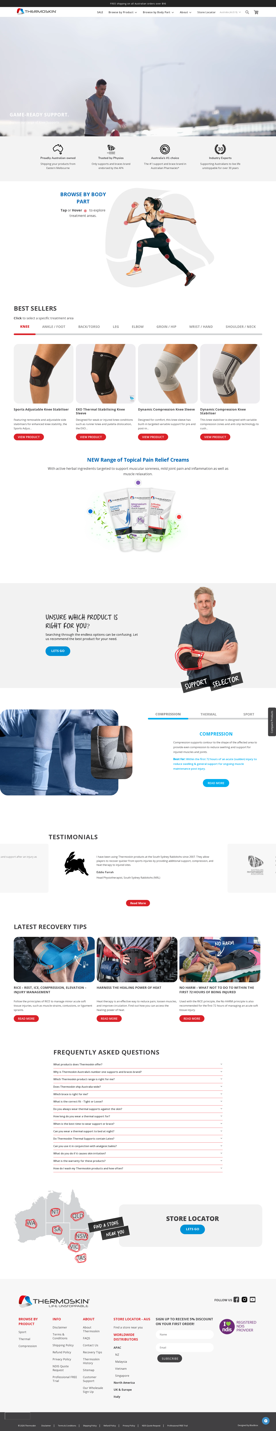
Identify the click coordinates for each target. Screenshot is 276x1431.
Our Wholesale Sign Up (93, 1390)
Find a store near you (128, 1327)
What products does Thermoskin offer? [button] (77, 1064)
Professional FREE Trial (65, 1379)
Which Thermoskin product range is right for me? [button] (84, 1079)
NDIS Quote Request (61, 1368)
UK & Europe (123, 1390)
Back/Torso (89, 326)
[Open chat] (266, 1421)
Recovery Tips (92, 1352)
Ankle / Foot (53, 326)
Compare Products (272, 722)
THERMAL (208, 714)
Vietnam (121, 1368)
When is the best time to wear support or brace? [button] (83, 1124)
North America (124, 1382)
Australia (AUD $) (229, 12)
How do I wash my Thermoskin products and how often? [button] (88, 1168)
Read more (216, 783)
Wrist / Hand (201, 326)
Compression (28, 1346)
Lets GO (58, 651)
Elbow (138, 326)
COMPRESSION (168, 714)
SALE (100, 12)
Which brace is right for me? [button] (70, 1094)
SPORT (248, 714)
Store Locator (206, 12)
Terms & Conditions (60, 1336)
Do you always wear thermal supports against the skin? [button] (87, 1109)
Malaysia (121, 1361)
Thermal (24, 1339)
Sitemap (88, 1370)
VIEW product (29, 437)
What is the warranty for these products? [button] (79, 1161)
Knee (24, 326)
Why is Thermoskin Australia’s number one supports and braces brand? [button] (97, 1072)
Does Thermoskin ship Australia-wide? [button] (77, 1086)
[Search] (247, 12)
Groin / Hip (166, 326)
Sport (22, 1332)
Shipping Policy (63, 1345)
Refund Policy (62, 1352)
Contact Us (90, 1345)
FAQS (86, 1338)
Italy (117, 1397)
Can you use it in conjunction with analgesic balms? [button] (85, 1146)
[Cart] (256, 12)
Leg (116, 326)
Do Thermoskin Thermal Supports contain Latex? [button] (83, 1138)
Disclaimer (60, 1327)
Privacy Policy (62, 1359)
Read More (138, 903)
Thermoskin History (91, 1361)
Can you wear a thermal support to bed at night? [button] (83, 1131)
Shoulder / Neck (241, 326)
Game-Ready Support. (39, 114)
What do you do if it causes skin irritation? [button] (79, 1153)
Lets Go (192, 1229)
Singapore (122, 1375)
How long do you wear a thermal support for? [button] (81, 1116)
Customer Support (89, 1379)
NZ (117, 1354)
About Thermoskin (91, 1329)
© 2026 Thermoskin (27, 1425)
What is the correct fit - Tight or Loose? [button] (78, 1101)
